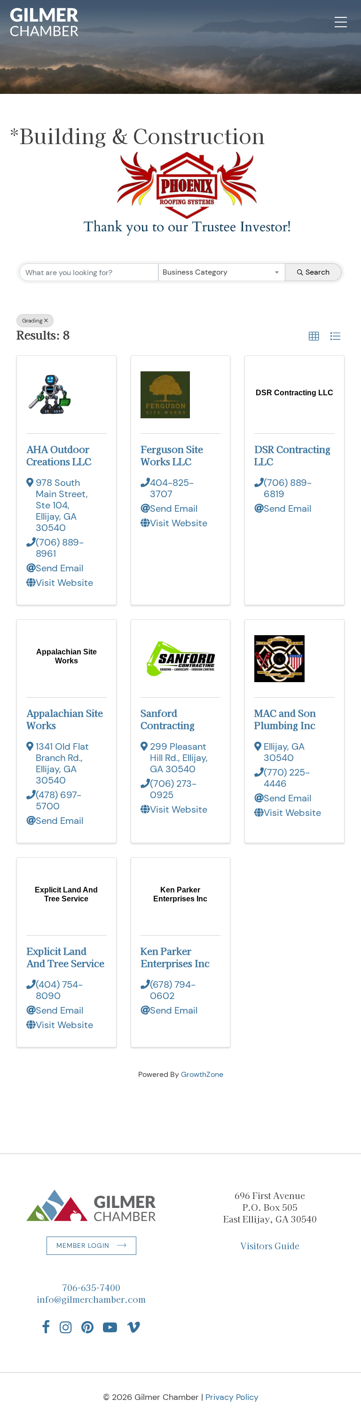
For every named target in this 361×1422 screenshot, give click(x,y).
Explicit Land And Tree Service (65, 957)
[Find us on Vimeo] (133, 1327)
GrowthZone (202, 1074)
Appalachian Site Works (64, 719)
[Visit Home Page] (44, 22)
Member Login (83, 1245)
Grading (32, 320)
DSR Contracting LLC (292, 455)
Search (318, 272)
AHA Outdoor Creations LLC (58, 455)
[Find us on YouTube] (110, 1327)
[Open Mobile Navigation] (341, 22)
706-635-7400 (91, 1287)
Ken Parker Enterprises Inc (175, 957)
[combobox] (221, 272)
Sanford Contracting (168, 719)
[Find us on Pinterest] (87, 1327)
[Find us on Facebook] (46, 1327)
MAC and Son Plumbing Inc (285, 719)
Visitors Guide (269, 1245)
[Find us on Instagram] (66, 1327)
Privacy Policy (232, 1397)
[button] (314, 336)
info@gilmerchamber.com (91, 1299)
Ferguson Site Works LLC (172, 455)
